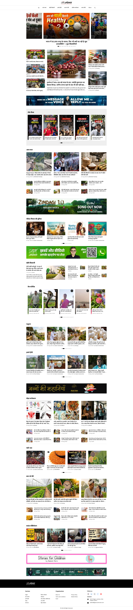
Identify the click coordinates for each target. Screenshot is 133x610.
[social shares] (88, 594)
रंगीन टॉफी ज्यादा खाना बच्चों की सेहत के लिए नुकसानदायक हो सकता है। (50, 138)
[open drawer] (38, 7)
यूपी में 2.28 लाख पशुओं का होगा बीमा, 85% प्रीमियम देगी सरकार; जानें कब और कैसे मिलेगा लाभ (97, 343)
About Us (58, 595)
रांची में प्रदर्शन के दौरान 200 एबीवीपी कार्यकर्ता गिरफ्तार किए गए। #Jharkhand (82, 138)
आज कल (44, 7)
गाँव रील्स (31, 112)
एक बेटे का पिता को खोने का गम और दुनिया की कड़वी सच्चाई (34, 237)
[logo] (66, 3)
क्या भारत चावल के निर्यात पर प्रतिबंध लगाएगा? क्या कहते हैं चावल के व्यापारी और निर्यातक (76, 467)
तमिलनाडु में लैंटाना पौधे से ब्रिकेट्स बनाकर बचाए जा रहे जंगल (66, 310)
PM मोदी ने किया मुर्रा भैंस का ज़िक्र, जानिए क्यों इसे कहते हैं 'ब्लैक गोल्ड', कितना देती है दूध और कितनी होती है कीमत (75, 343)
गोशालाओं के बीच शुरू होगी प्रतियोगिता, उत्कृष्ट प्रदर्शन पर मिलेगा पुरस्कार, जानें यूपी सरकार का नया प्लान (35, 343)
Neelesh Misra (74, 597)
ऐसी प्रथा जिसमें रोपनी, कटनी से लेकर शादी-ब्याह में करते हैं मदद (34, 544)
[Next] (104, 26)
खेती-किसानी (52, 7)
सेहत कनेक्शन (31, 398)
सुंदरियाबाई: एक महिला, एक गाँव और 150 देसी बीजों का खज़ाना (34, 310)
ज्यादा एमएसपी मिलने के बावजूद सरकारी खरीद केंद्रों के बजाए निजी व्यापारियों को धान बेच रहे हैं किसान (35, 467)
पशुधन (28, 324)
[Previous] (28, 26)
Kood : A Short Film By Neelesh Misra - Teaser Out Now (76, 237)
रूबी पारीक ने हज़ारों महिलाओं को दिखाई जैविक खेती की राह (82, 310)
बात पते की (66, 7)
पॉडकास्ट (42, 597)
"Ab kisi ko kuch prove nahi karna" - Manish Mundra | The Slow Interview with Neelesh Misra (96, 238)
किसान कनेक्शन (44, 595)
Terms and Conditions (61, 597)
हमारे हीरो (59, 7)
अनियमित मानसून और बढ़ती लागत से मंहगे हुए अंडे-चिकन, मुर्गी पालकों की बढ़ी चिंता (56, 343)
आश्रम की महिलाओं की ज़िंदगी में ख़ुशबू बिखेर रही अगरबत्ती (96, 544)
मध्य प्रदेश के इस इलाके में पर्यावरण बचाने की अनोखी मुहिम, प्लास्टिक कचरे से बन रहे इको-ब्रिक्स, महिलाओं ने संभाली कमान (35, 371)
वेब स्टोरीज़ (31, 287)
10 (74, 46)
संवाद (26, 601)
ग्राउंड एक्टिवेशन (31, 526)
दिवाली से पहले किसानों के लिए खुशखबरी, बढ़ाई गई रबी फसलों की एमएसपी (54, 467)
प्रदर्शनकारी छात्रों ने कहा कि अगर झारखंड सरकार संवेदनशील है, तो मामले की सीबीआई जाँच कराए (66, 138)
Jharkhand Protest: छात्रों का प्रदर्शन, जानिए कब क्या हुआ (98, 138)
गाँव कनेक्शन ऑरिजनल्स (45, 599)
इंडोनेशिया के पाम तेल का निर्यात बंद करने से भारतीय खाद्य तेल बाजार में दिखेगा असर (97, 467)
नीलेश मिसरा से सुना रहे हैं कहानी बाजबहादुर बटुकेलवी (54, 237)
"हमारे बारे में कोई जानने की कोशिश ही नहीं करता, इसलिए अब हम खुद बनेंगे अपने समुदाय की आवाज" (55, 545)
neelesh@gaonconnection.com (97, 602)
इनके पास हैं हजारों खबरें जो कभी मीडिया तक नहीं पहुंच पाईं (76, 544)
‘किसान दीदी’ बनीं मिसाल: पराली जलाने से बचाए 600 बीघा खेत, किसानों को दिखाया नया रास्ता (97, 371)
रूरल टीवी (83, 7)
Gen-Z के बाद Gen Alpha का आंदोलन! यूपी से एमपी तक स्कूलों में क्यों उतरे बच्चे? (35, 138)
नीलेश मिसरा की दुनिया (34, 219)
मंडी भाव (29, 448)
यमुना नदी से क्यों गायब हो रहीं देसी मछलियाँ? (50, 310)
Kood (57, 599)
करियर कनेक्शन (75, 7)
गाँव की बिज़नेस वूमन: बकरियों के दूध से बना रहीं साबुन (98, 310)
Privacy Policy (74, 595)
